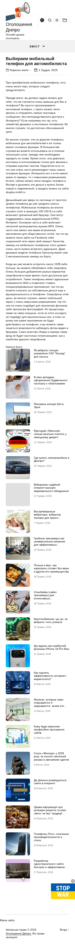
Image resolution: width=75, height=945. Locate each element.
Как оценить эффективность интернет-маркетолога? (50, 676)
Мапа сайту (7, 920)
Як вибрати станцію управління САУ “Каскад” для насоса (49, 353)
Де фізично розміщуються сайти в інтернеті (50, 782)
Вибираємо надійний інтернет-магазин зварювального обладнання (51, 488)
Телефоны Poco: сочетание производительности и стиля (51, 837)
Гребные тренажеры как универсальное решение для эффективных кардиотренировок (49, 543)
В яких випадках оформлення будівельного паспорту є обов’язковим (51, 380)
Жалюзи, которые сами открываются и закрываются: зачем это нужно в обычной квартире (51, 704)
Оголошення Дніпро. (19, 933)
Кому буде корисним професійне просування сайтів (49, 729)
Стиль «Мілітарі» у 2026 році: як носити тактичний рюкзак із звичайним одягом (51, 756)
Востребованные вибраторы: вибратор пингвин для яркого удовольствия (47, 516)
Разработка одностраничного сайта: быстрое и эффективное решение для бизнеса (49, 865)
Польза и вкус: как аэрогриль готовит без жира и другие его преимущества (51, 568)
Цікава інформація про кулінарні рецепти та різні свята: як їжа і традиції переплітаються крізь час (50, 811)
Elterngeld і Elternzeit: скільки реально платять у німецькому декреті (50, 434)
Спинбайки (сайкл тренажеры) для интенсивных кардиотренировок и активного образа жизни (49, 598)
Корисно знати (19, 70)
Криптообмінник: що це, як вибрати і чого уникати (51, 620)
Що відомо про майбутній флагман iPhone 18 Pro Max (51, 647)
